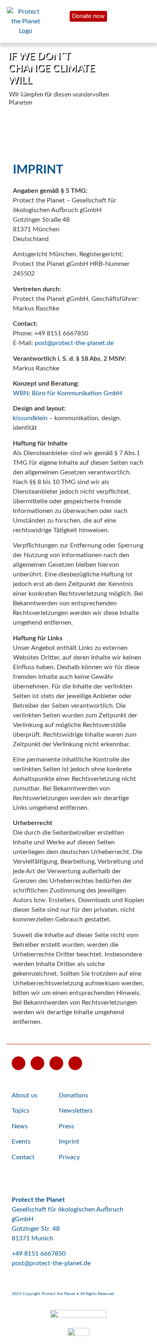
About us (24, 1095)
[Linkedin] (75, 1063)
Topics (20, 1110)
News (20, 1126)
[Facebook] (37, 1063)
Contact (23, 1157)
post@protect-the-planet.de (74, 343)
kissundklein (30, 418)
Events (21, 1141)
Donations (73, 1095)
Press (66, 1126)
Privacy (69, 1157)
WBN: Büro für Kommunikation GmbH (67, 393)
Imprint (69, 1141)
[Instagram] (56, 1063)
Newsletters (76, 1110)
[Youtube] (18, 1063)
